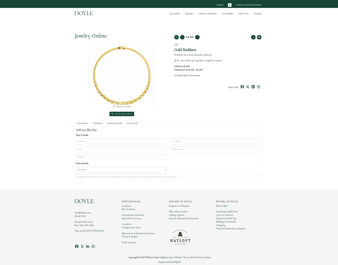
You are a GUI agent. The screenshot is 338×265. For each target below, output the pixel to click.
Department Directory (133, 215)
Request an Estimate (179, 206)
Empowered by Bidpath (169, 262)
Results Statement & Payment (184, 218)
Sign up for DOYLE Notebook (89, 230)
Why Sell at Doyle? (178, 211)
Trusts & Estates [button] (207, 14)
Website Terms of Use (185, 257)
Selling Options (177, 215)
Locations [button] (227, 14)
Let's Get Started (224, 215)
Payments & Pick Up (226, 218)
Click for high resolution (123, 114)
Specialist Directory (131, 218)
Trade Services (129, 242)
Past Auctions (128, 209)
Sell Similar (132, 123)
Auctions (126, 206)
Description (82, 123)
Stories (257, 14)
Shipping (221, 225)
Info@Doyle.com (83, 213)
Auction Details (114, 123)
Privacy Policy (204, 257)
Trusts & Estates (130, 236)
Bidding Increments (226, 222)
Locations (126, 224)
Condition (98, 123)
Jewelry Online (91, 36)
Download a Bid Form (227, 211)
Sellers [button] (189, 14)
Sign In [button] (220, 5)
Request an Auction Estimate (248, 5)
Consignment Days (131, 227)
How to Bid (221, 206)
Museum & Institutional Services (138, 233)
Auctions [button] (175, 14)
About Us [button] (243, 14)
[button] (230, 5)
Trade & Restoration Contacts (230, 228)
